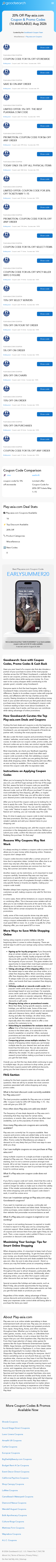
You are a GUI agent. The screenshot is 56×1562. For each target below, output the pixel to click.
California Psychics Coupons (15, 1478)
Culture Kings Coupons (13, 1521)
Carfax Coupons (9, 1446)
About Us (6, 1555)
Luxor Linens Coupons (12, 1434)
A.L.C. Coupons (9, 1540)
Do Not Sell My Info (10, 1559)
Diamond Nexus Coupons (14, 1502)
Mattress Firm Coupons (13, 1527)
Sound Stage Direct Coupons (16, 1428)
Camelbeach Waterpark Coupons (17, 1496)
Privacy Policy (31, 1555)
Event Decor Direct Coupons (15, 1471)
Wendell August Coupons (14, 1509)
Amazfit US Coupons (11, 1440)
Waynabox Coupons (11, 1534)
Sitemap (23, 1559)
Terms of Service (18, 1555)
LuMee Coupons (10, 1490)
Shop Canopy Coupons (13, 1484)
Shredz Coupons (10, 1421)
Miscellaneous (19, 37)
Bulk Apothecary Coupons (14, 1515)
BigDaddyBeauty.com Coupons (17, 1459)
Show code (44, 47)
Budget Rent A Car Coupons (15, 1465)
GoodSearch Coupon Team (33, 32)
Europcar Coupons (11, 1453)
